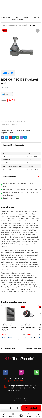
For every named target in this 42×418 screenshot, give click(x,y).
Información (12, 25)
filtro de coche (21, 415)
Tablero (4, 416)
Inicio (3, 17)
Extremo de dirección (23, 130)
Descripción (23, 25)
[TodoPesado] (19, 358)
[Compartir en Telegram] (25, 137)
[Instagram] (21, 372)
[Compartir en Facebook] (2, 137)
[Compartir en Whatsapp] (17, 137)
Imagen (4, 25)
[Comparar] (25, 121)
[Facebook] (5, 372)
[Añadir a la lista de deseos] (2, 121)
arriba (38, 416)
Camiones (11, 133)
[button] (38, 31)
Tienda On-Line (13, 17)
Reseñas (33, 25)
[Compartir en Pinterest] (10, 137)
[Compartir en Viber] (21, 137)
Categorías (12, 416)
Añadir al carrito (32, 409)
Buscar (29, 416)
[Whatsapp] (36, 372)
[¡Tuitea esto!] (6, 137)
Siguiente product (33, 349)
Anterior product (8, 349)
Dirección (25, 17)
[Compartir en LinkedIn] (14, 137)
